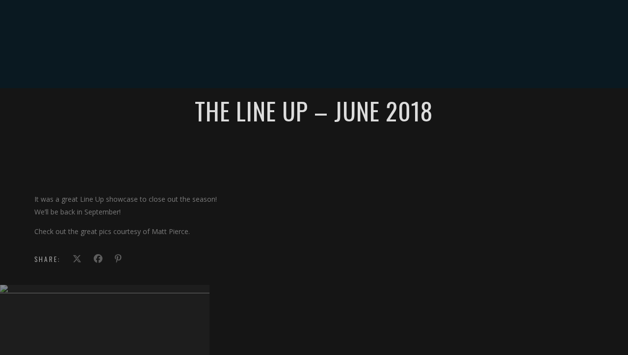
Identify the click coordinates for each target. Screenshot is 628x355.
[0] (601, 66)
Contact (431, 66)
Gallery (326, 66)
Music (221, 66)
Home (190, 66)
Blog (361, 66)
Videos (289, 66)
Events (254, 66)
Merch (393, 66)
